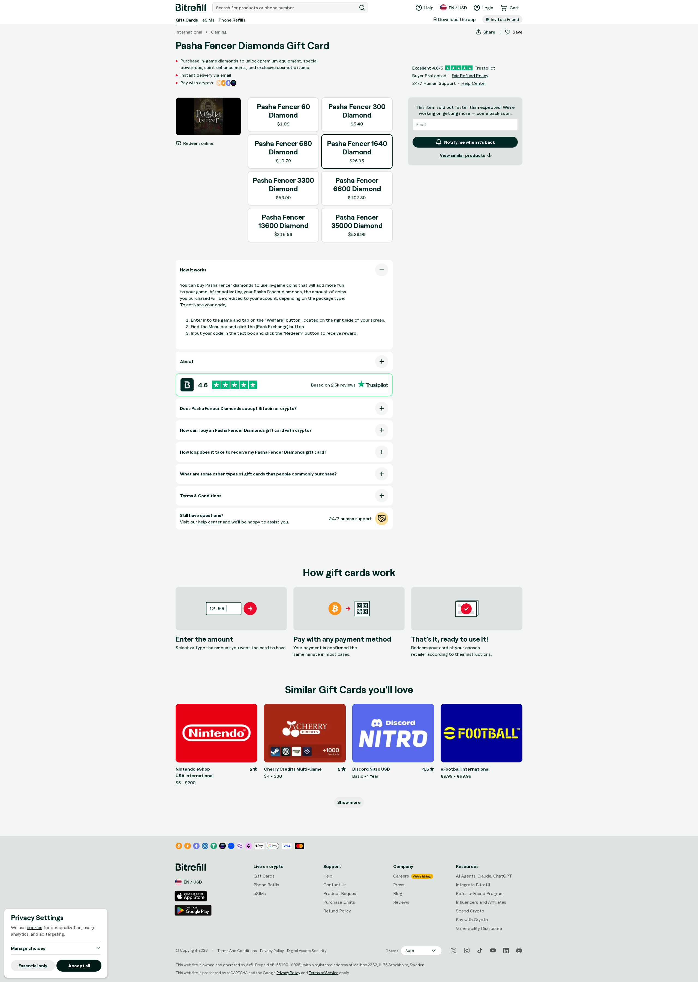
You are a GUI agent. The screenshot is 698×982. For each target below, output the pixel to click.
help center (210, 522)
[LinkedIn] (506, 950)
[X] (453, 950)
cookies (34, 927)
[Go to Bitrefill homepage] (191, 7)
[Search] (362, 7)
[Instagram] (467, 950)
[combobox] (285, 7)
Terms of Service (323, 972)
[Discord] (519, 950)
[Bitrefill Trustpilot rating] (234, 385)
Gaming (219, 32)
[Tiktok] (480, 950)
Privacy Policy (288, 972)
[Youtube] (493, 950)
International (189, 32)
